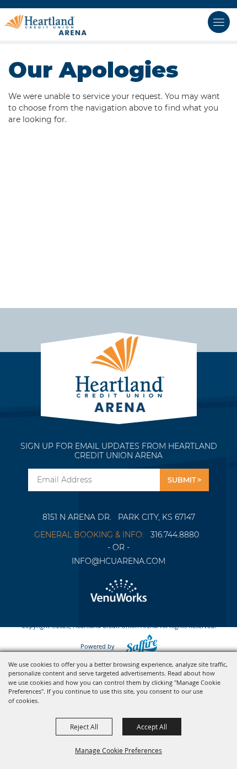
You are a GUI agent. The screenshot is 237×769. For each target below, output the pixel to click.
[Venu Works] (118, 591)
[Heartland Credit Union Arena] (45, 24)
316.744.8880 (174, 535)
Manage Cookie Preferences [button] (118, 750)
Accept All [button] (152, 726)
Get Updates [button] (184, 480)
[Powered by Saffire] (138, 646)
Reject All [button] (84, 726)
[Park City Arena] (119, 371)
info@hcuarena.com (118, 561)
